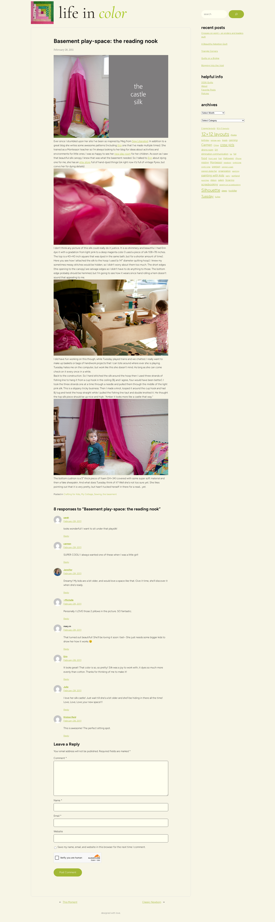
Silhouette (210, 190)
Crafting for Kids (72, 494)
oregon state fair (209, 171)
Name (58, 800)
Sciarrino (229, 180)
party (228, 176)
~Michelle (68, 600)
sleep (224, 190)
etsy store (85, 162)
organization (224, 171)
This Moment (70, 902)
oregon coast (227, 167)
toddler (233, 190)
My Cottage (87, 494)
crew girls (227, 145)
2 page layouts (208, 128)
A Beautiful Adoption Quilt (214, 44)
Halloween (228, 158)
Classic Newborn (151, 902)
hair (220, 158)
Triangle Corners (209, 51)
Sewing (98, 494)
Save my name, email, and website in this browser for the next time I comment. (101, 846)
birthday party (216, 140)
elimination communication (214, 153)
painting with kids (212, 175)
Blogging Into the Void (212, 65)
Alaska (234, 135)
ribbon (213, 180)
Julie (65, 687)
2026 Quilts (207, 82)
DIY (216, 149)
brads (224, 140)
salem (221, 180)
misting (205, 162)
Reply (66, 536)
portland (236, 175)
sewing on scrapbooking (229, 184)
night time (205, 167)
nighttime (237, 162)
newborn (227, 162)
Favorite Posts (208, 89)
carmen (67, 543)
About (204, 86)
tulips (217, 196)
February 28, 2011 (72, 521)
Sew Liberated (140, 141)
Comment (60, 758)
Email (57, 815)
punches (205, 180)
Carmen (206, 145)
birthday (205, 140)
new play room (122, 153)
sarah (66, 517)
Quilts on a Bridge (210, 58)
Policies (205, 93)
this (119, 145)
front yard (212, 158)
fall (234, 154)
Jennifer (67, 569)
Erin (150, 157)
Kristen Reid (69, 717)
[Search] (236, 14)
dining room (207, 149)
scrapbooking (209, 184)
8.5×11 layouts (223, 128)
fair (231, 154)
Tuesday (207, 196)
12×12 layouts (215, 134)
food (204, 158)
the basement (110, 494)
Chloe (216, 145)
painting (235, 171)
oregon (216, 166)
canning (233, 140)
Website (58, 831)
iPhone (238, 158)
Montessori (216, 162)
